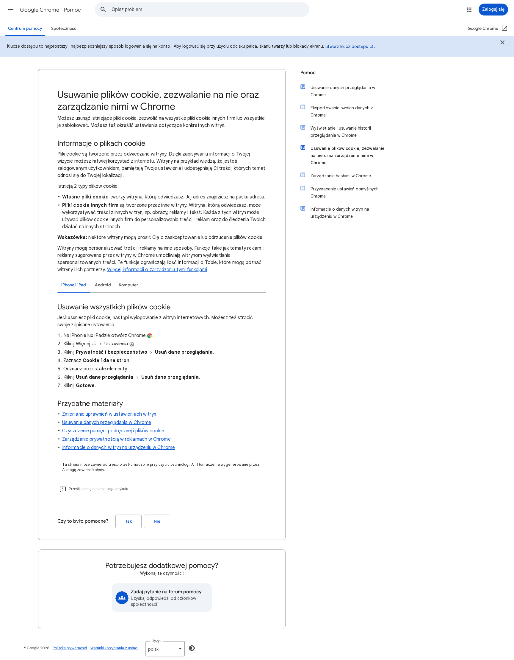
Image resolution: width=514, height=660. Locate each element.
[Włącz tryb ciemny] (192, 648)
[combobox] (210, 9)
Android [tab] (103, 285)
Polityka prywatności (70, 648)
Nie (157, 521)
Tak (128, 521)
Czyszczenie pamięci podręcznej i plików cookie (113, 431)
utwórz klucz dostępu (346, 46)
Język (157, 641)
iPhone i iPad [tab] (73, 285)
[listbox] (165, 648)
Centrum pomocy (25, 28)
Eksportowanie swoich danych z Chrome (342, 111)
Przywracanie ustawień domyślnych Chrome (345, 192)
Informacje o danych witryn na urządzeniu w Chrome (118, 448)
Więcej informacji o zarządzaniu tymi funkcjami (157, 270)
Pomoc (308, 73)
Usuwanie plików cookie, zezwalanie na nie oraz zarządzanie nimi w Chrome (348, 155)
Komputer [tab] (128, 285)
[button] (11, 9)
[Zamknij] (502, 43)
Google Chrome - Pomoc (50, 10)
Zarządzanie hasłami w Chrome (341, 175)
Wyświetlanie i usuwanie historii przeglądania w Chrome (341, 131)
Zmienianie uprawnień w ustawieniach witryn (109, 414)
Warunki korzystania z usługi (114, 648)
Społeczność (63, 28)
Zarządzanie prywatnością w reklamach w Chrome (116, 439)
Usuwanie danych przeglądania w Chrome (106, 422)
